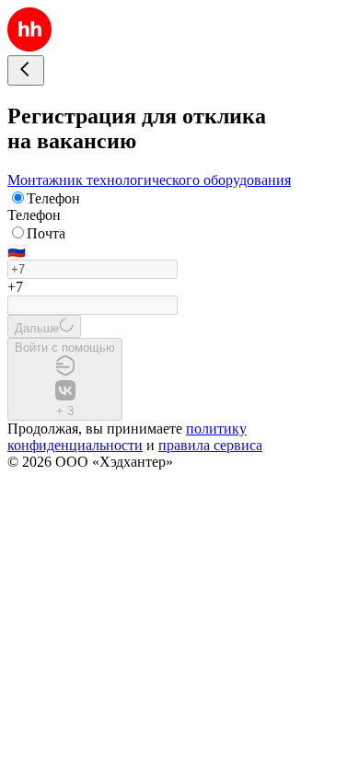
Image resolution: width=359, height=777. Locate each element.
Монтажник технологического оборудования (149, 180)
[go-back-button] (25, 70)
